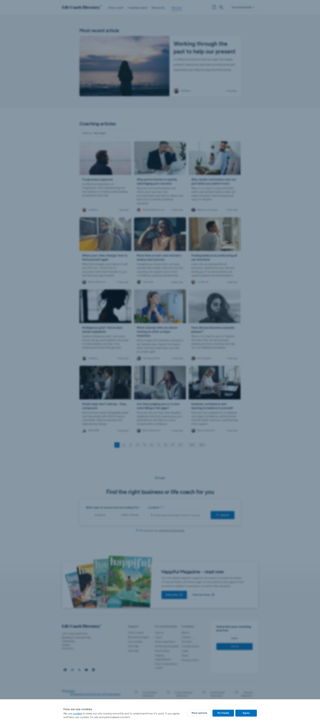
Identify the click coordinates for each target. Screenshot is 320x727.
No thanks (223, 713)
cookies (77, 713)
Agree (246, 713)
